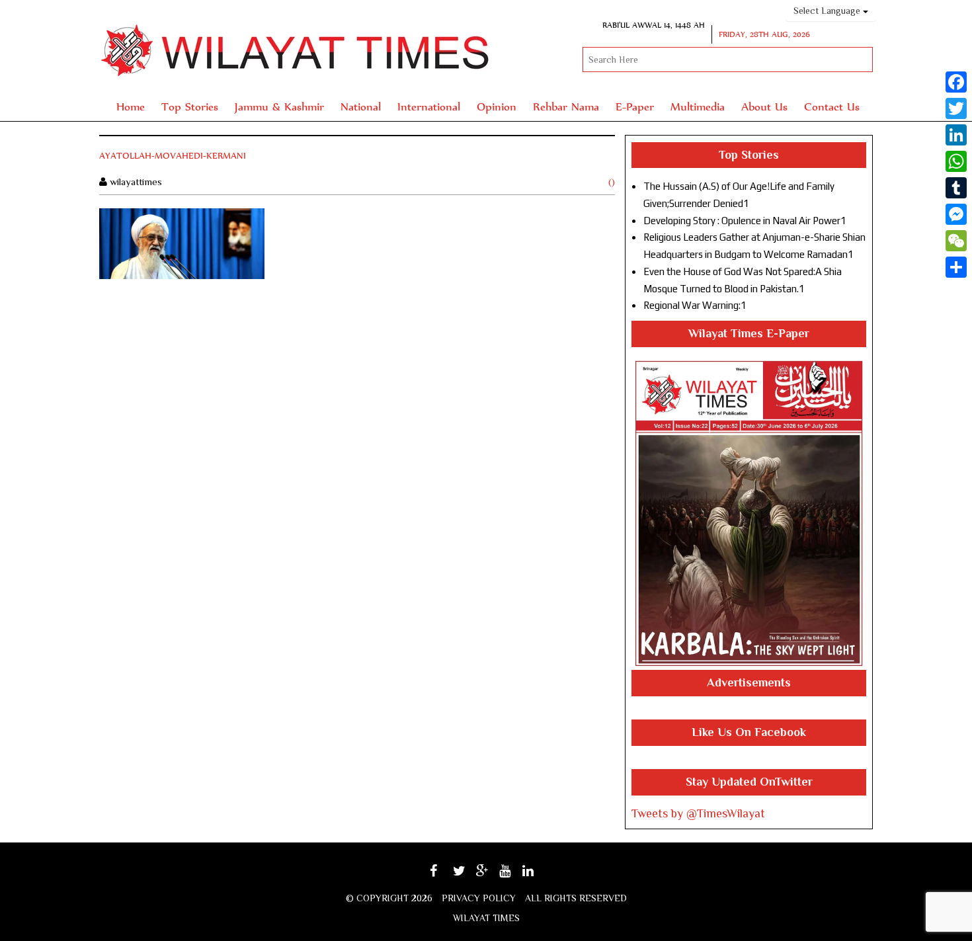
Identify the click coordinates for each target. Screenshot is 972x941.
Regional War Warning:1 (695, 305)
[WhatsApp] (956, 161)
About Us (764, 106)
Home (130, 106)
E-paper (635, 106)
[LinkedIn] (956, 135)
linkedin (537, 875)
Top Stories (189, 106)
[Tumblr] (956, 188)
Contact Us (832, 106)
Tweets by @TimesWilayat (698, 813)
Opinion (496, 106)
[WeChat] (956, 240)
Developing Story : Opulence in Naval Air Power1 (744, 220)
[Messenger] (956, 214)
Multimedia (697, 106)
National (361, 106)
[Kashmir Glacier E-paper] (748, 513)
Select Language (828, 10)
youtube (514, 875)
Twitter (466, 875)
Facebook (445, 875)
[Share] (956, 267)
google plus (489, 877)
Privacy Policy (479, 898)
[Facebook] (956, 82)
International (428, 106)
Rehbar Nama (566, 106)
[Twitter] (956, 108)
